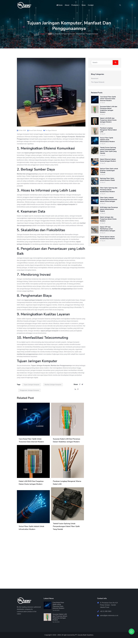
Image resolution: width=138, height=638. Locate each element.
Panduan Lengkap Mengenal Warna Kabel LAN (108, 130)
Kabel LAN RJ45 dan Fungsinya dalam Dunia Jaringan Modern (108, 120)
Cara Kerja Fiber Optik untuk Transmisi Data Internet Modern (108, 99)
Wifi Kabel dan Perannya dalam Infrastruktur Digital (109, 209)
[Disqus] (51, 559)
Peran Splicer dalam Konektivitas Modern (107, 238)
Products (74, 5)
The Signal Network (51, 130)
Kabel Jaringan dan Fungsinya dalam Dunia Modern (108, 219)
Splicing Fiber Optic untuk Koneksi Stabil (107, 179)
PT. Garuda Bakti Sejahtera (84, 635)
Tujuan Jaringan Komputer (31, 384)
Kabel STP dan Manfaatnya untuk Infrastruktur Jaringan (107, 229)
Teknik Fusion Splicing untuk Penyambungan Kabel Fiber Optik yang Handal (66, 526)
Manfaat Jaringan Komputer (53, 384)
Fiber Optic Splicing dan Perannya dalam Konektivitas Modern (108, 190)
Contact (91, 5)
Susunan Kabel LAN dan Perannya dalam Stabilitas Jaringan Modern (108, 109)
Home (60, 5)
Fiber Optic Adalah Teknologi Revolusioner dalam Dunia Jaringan (108, 199)
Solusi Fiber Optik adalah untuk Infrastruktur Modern (107, 140)
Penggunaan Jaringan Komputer (29, 390)
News (84, 5)
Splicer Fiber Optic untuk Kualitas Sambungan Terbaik (109, 170)
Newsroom (94, 78)
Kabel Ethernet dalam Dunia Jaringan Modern (108, 160)
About (67, 5)
